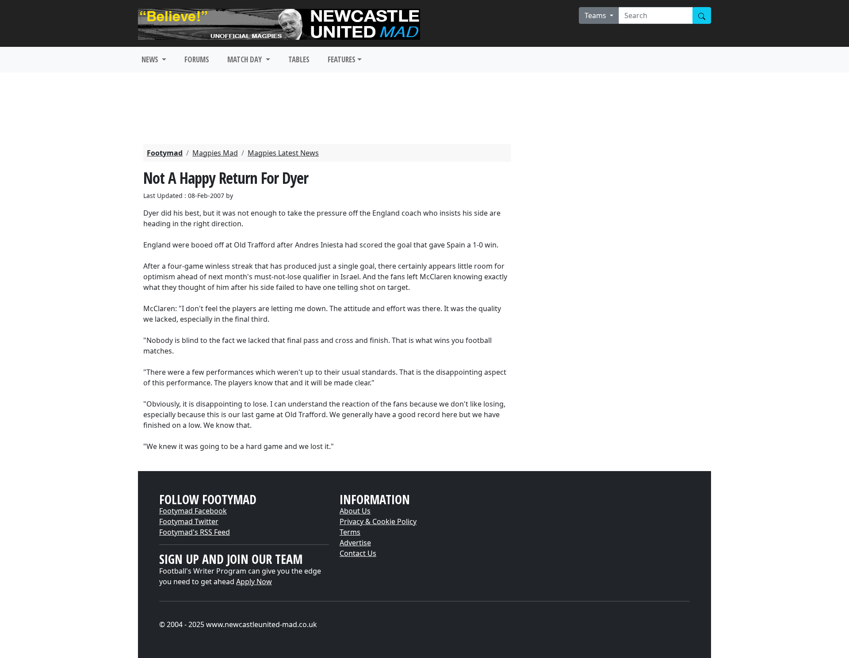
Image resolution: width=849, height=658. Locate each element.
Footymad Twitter (188, 521)
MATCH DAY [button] (245, 59)
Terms (350, 532)
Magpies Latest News (283, 153)
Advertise (355, 543)
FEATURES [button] (342, 59)
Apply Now (254, 581)
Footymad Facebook (193, 511)
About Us (355, 511)
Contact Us (358, 553)
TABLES (299, 59)
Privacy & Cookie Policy (378, 521)
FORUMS (196, 59)
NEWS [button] (151, 59)
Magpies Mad (215, 153)
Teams (596, 15)
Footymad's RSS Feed (194, 532)
